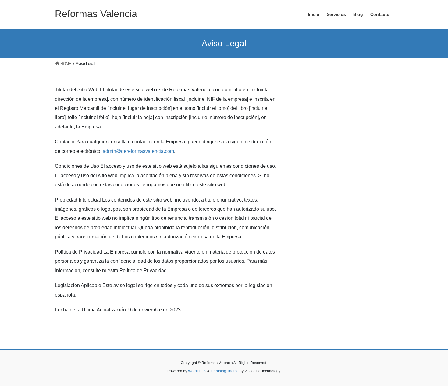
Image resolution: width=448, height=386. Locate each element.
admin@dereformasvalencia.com (138, 151)
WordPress (197, 371)
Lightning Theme (225, 371)
